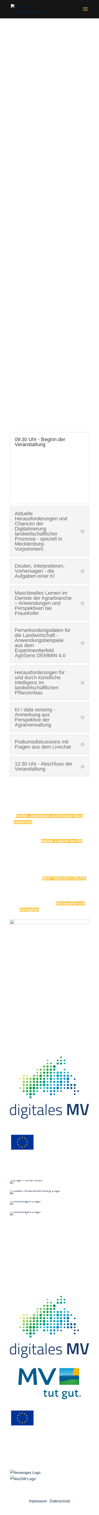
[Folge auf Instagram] (45, 1485)
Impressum (38, 1501)
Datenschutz (60, 1501)
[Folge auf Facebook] (54, 1485)
